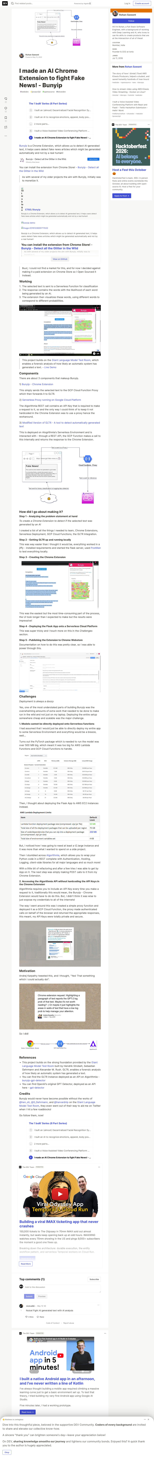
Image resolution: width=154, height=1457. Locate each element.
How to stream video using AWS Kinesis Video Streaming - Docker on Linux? (130, 92)
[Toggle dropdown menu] (99, 1167)
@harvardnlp (61, 1102)
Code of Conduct (53, 1323)
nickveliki (30, 1306)
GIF (98, 353)
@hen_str (24, 1102)
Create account (142, 3)
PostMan (96, 547)
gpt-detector (37, 1087)
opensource (49, 91)
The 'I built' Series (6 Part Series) (48, 103)
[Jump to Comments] (6, 109)
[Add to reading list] (6, 119)
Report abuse (68, 1323)
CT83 (28, 209)
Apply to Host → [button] (121, 196)
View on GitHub (60, 259)
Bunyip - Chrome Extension (37, 384)
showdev (61, 91)
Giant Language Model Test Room (71, 360)
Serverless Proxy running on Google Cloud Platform (51, 399)
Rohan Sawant (32, 54)
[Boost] (6, 127)
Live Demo (50, 367)
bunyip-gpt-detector (33, 1080)
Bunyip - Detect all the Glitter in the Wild (49, 248)
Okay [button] (7, 1452)
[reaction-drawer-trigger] (6, 100)
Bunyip (23, 145)
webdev (24, 91)
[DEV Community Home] (5, 3)
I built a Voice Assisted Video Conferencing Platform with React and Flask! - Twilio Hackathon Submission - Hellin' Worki (130, 109)
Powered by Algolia (81, 3)
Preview (41, 1296)
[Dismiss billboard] (148, 1419)
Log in (127, 3)
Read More (26, 1264)
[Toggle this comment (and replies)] (21, 1310)
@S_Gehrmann (39, 1102)
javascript (36, 91)
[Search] (12, 3)
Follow (131, 21)
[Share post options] (5, 135)
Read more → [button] (28, 1412)
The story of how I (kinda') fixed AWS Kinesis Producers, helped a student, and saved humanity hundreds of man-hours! (130, 77)
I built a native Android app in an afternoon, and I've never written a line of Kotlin (57, 1381)
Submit (29, 1296)
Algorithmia (52, 855)
